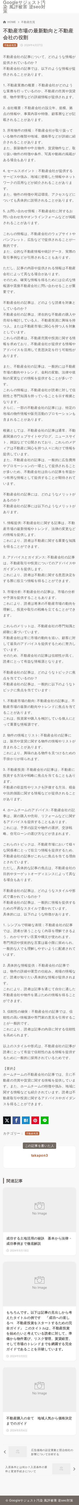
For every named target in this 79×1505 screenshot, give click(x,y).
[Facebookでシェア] (16, 1120)
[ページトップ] (70, 1496)
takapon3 (39, 1155)
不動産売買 (28, 22)
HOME (11, 22)
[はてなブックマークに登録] (26, 1120)
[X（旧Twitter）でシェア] (7, 1120)
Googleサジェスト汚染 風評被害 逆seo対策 (24, 6)
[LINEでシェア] (44, 1120)
